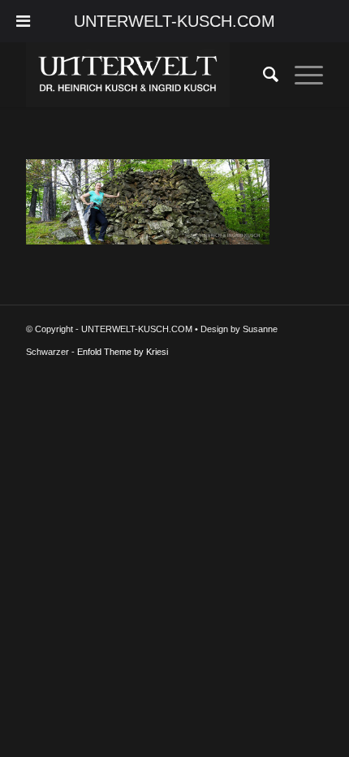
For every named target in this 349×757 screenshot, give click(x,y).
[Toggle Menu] (23, 21)
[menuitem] (262, 74)
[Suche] (262, 74)
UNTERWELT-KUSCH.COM (174, 21)
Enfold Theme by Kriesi (122, 352)
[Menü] (300, 74)
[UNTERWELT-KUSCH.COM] (144, 74)
